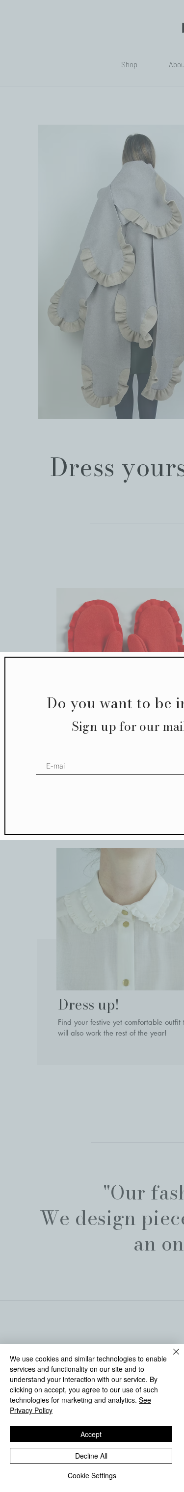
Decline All (91, 1456)
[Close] (170, 1357)
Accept (91, 1434)
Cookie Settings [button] (92, 1475)
